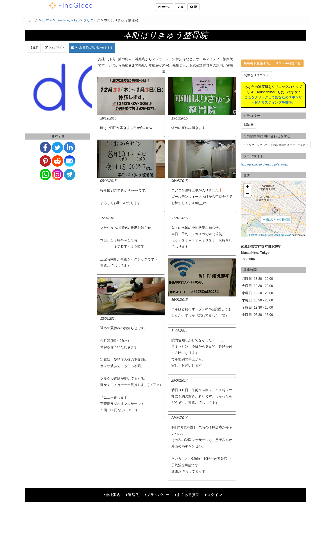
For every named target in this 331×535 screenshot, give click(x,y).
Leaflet (253, 235)
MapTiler (266, 235)
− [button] (247, 193)
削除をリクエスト (256, 75)
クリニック (91, 20)
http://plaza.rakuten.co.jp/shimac (264, 164)
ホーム (165, 7)
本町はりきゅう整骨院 (276, 219)
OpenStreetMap (282, 235)
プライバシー (158, 495)
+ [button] (247, 187)
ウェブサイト (56, 47)
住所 (35, 47)
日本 (45, 20)
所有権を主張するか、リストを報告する (272, 63)
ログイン (214, 495)
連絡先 (133, 495)
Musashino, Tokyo (66, 20)
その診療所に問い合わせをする (93, 47)
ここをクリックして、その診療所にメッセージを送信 (275, 145)
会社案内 (113, 495)
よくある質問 (188, 495)
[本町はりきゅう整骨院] (275, 210)
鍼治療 (248, 124)
